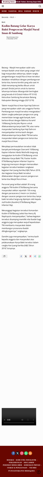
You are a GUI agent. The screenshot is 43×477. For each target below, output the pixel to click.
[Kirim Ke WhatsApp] (39, 256)
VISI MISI (32, 468)
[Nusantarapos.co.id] (17, 6)
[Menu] (3, 6)
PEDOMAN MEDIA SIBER (12, 465)
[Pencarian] (40, 6)
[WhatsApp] (26, 453)
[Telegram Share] (35, 256)
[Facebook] (13, 453)
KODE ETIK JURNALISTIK (26, 460)
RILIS (3, 22)
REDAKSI (10, 460)
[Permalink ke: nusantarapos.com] (3, 38)
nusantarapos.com (12, 37)
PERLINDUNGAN (15, 462)
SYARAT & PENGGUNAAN (17, 468)
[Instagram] (22, 453)
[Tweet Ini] (26, 256)
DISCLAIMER (29, 462)
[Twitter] (17, 453)
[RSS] (30, 453)
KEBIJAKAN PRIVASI (32, 465)
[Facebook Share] (21, 256)
